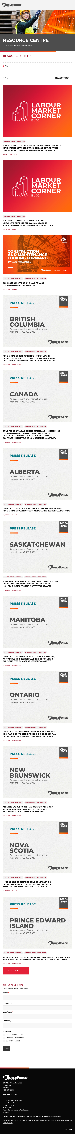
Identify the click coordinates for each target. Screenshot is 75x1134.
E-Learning (7, 1107)
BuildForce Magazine (14, 1041)
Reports (14, 289)
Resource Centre (9, 1105)
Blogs (15, 154)
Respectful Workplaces (15, 1038)
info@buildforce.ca (10, 1094)
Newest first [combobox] (62, 78)
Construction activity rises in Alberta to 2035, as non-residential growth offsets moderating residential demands (36, 510)
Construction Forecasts (13, 278)
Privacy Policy (8, 1123)
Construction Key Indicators (12, 1100)
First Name (8, 1003)
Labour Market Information (14, 141)
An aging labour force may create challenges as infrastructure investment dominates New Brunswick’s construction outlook (28, 809)
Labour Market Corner (14, 1035)
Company (7, 1021)
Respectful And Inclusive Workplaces (16, 1110)
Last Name (8, 1012)
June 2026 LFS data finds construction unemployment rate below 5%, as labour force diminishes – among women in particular (28, 223)
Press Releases (16, 364)
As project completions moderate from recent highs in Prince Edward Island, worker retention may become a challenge (36, 958)
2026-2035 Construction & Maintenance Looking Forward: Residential (24, 284)
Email (6, 993)
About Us (6, 1112)
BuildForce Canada (13, 5)
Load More (12, 971)
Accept (68, 1129)
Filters (7, 66)
